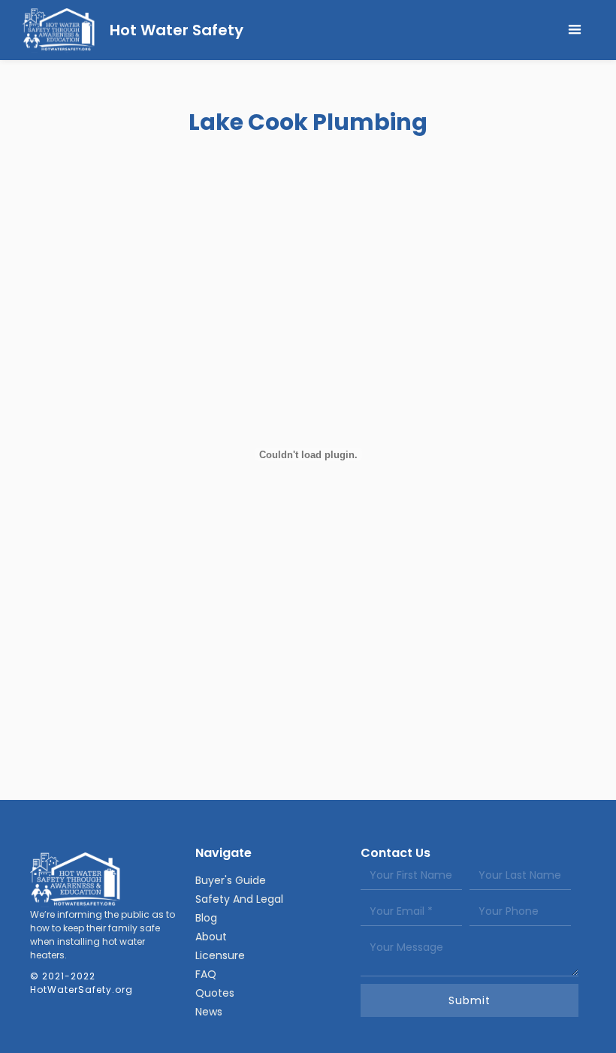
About (211, 936)
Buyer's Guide (230, 880)
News (208, 1011)
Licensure (220, 955)
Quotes (214, 992)
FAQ (205, 974)
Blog (206, 917)
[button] (574, 30)
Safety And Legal (239, 899)
